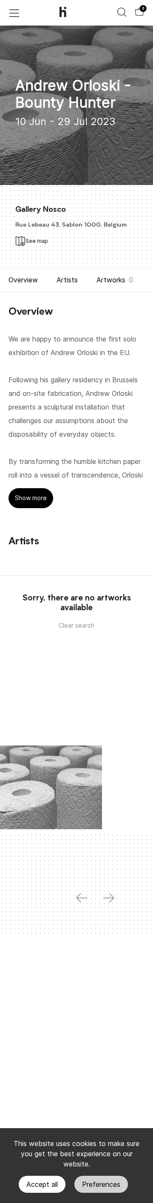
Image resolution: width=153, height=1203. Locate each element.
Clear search (76, 625)
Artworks (110, 280)
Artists (67, 280)
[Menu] (14, 13)
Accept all (42, 1184)
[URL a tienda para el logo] (70, 12)
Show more (31, 497)
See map (37, 241)
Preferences (101, 1184)
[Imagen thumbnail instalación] (51, 787)
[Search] (121, 12)
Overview (23, 280)
